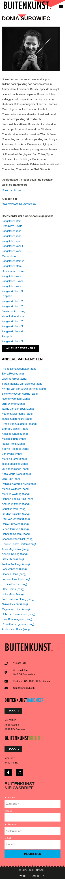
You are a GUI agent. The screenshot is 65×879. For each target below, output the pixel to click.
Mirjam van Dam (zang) (16, 609)
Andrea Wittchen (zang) (16, 503)
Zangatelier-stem (12, 266)
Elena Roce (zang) (13, 373)
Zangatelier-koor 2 (12, 251)
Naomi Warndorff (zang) (16, 398)
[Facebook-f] (8, 772)
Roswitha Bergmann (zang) (18, 624)
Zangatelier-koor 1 (12, 246)
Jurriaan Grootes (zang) (16, 579)
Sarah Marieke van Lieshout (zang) (22, 383)
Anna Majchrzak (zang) (15, 549)
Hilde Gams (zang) (13, 589)
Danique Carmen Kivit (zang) (19, 483)
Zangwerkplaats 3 (12, 291)
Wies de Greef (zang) (14, 378)
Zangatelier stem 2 (13, 261)
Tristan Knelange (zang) (16, 564)
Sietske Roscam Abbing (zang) (20, 393)
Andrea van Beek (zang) (16, 629)
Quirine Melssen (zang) (15, 468)
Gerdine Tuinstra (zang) (16, 514)
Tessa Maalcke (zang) (15, 463)
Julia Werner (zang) (13, 403)
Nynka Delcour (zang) (15, 604)
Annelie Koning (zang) (15, 554)
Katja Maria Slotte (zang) (16, 473)
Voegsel (8, 811)
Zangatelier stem (11, 221)
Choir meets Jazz (12, 190)
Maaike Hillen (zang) (14, 438)
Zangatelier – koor (12, 281)
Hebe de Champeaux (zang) (18, 614)
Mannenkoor (9, 256)
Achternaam (10, 824)
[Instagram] (19, 772)
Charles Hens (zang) (14, 574)
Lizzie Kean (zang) (13, 559)
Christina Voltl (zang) (14, 509)
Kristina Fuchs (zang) (14, 584)
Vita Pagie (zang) (12, 453)
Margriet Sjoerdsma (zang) (17, 413)
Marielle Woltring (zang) (16, 494)
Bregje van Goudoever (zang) (19, 423)
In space (7, 296)
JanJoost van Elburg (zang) (18, 599)
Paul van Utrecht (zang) (16, 518)
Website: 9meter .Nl (33, 876)
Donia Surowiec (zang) (15, 524)
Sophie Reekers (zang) (15, 448)
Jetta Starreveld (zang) (15, 529)
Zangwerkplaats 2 (12, 301)
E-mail (8, 838)
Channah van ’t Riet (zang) (17, 539)
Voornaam (10, 797)
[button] (60, 6)
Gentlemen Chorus (13, 271)
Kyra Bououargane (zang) (17, 619)
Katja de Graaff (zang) (15, 433)
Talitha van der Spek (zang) (18, 408)
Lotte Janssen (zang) (14, 569)
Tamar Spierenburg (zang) (17, 418)
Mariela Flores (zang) (14, 458)
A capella (7, 336)
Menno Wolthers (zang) (15, 488)
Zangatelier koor (11, 231)
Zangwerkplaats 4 (12, 331)
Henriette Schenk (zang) (16, 533)
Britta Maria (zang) (13, 594)
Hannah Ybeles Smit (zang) (18, 498)
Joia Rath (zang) (11, 478)
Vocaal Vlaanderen (13, 316)
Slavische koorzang (13, 311)
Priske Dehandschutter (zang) (19, 368)
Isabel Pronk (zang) (13, 443)
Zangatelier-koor (11, 276)
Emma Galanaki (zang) (15, 428)
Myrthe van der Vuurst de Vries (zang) (24, 388)
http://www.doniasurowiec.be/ (19, 203)
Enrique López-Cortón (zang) (19, 544)
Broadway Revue (12, 225)
